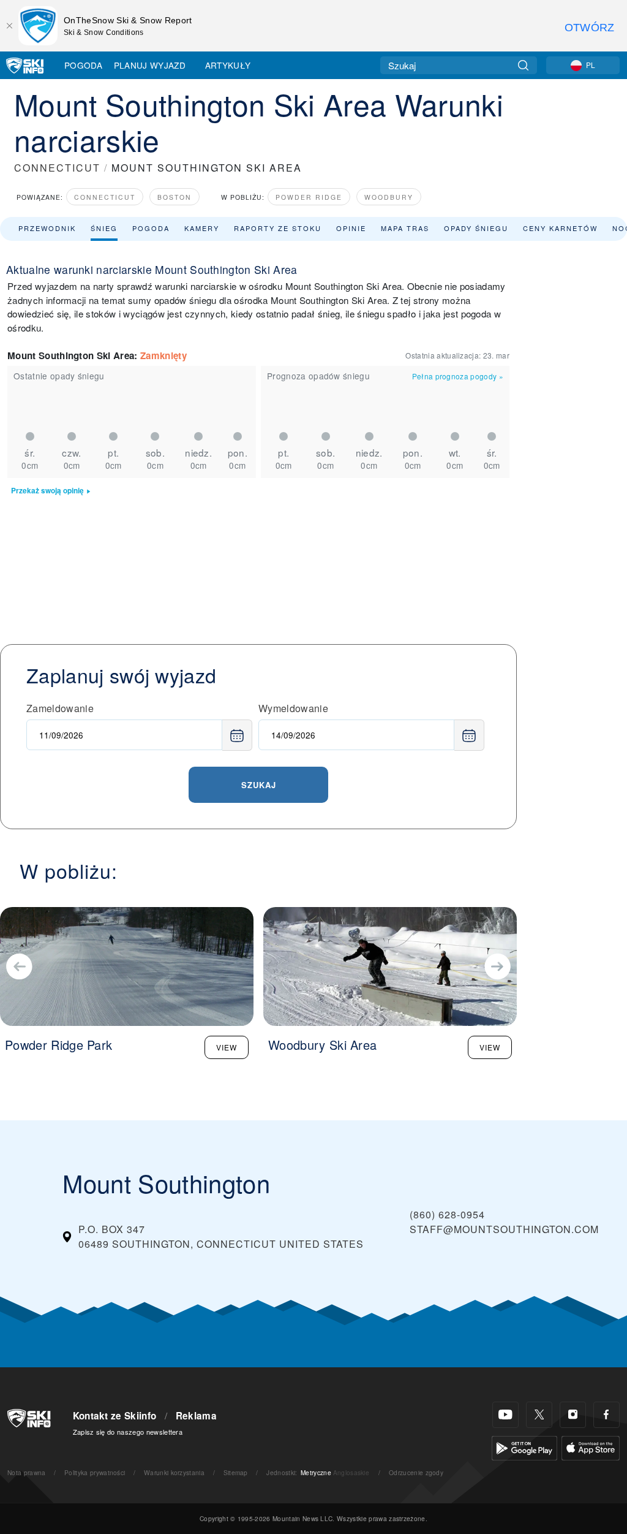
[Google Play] (524, 1446)
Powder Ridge (309, 197)
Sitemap (235, 1472)
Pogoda (83, 65)
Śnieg (104, 228)
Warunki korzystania (174, 1472)
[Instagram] (573, 1415)
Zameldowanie (60, 708)
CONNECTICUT (57, 168)
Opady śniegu (476, 228)
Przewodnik (47, 228)
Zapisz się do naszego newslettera (128, 1432)
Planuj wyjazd (150, 65)
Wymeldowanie (293, 708)
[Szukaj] (523, 65)
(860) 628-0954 (447, 1214)
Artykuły (228, 65)
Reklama (196, 1415)
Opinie (351, 228)
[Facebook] (606, 1415)
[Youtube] (505, 1415)
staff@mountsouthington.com (504, 1229)
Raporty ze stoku (277, 228)
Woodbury (388, 197)
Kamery (201, 228)
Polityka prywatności (94, 1472)
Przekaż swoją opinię (47, 490)
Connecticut (104, 197)
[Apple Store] (590, 1446)
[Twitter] (539, 1415)
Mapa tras (405, 228)
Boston (174, 197)
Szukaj (258, 785)
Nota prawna (26, 1472)
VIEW (226, 1047)
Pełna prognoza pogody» (457, 376)
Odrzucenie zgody (416, 1472)
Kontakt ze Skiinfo (115, 1415)
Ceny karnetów (560, 228)
